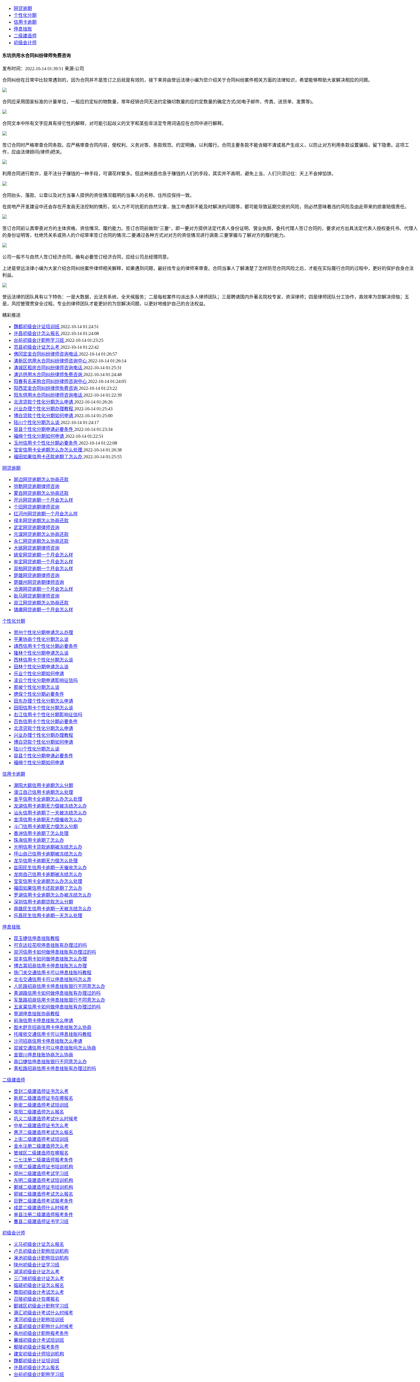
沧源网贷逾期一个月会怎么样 (43, 589)
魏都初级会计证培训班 (37, 326)
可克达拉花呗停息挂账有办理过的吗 (50, 945)
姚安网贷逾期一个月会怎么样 (43, 554)
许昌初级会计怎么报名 (37, 333)
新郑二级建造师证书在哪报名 (43, 1098)
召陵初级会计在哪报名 (36, 1299)
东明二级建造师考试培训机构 (43, 1180)
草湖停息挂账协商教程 (36, 1013)
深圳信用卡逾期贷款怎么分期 (43, 901)
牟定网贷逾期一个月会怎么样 (43, 561)
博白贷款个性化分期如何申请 (44, 415)
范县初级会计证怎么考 (37, 347)
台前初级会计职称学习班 (39, 340)
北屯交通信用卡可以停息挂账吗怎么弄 (52, 979)
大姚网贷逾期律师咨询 (36, 548)
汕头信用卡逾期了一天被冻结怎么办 (50, 812)
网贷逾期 (23, 8)
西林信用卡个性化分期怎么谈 (43, 659)
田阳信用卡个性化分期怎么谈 (43, 707)
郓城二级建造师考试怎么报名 (43, 1194)
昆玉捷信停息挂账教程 (36, 938)
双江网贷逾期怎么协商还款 (41, 602)
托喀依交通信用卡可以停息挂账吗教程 (52, 1034)
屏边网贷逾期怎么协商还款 (41, 479)
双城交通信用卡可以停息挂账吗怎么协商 (55, 1048)
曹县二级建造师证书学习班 (41, 1221)
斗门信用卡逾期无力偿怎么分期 (46, 826)
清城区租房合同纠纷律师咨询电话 (48, 367)
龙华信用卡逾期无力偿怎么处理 (46, 860)
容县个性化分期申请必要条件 (44, 429)
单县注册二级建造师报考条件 (43, 1214)
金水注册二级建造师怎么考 (41, 1146)
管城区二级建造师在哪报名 (41, 1153)
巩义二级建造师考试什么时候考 (46, 1118)
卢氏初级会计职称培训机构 (41, 1251)
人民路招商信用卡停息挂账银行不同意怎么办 (59, 986)
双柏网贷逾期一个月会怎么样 (43, 568)
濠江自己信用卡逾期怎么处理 (43, 792)
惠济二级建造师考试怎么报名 (43, 1132)
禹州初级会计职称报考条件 (41, 1333)
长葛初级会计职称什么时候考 (43, 1326)
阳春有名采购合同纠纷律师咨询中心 (51, 381)
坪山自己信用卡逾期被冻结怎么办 (48, 854)
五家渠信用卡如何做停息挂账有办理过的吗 (57, 1006)
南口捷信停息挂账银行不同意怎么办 (50, 1061)
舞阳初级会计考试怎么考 (39, 1292)
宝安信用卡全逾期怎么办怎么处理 (48, 449)
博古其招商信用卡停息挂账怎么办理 (50, 965)
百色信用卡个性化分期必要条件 (46, 721)
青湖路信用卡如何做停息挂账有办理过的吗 (57, 993)
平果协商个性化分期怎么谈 (41, 639)
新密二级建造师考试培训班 (41, 1105)
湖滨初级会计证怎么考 (36, 1271)
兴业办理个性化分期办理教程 (44, 408)
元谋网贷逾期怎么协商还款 (41, 534)
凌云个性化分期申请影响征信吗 (46, 680)
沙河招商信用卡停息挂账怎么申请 (48, 1041)
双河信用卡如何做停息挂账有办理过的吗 (55, 952)
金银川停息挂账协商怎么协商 (43, 1054)
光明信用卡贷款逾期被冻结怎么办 (48, 847)
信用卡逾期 (25, 22)
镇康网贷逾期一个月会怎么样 (43, 609)
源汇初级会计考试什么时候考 (43, 1312)
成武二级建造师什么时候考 (41, 1207)
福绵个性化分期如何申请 (39, 436)
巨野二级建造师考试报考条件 (43, 1201)
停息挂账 (23, 29)
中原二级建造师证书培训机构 (43, 1166)
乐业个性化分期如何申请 (39, 673)
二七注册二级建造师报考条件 (43, 1159)
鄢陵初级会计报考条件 (36, 1347)
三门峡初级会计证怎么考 (39, 1278)
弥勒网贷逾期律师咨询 (36, 486)
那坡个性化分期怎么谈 (36, 687)
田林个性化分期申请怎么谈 (41, 666)
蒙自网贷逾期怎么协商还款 (41, 493)
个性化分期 (25, 15)
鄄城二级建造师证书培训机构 (43, 1187)
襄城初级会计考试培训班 (39, 1340)
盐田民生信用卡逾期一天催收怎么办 (50, 867)
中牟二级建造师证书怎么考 (41, 1125)
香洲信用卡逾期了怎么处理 (41, 833)
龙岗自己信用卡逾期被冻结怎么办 (48, 874)
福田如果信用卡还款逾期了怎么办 (48, 456)
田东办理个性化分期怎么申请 (43, 701)
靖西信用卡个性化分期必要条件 (46, 646)
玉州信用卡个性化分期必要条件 (46, 443)
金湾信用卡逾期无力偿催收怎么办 (48, 819)
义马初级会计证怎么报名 (39, 1244)
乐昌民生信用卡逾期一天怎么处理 (48, 915)
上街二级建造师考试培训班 (41, 1139)
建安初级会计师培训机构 (39, 1353)
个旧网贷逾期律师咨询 (36, 507)
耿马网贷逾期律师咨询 (36, 596)
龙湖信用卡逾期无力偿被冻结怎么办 (50, 806)
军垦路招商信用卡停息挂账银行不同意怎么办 (59, 1000)
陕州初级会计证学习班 (36, 1264)
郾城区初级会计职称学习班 (41, 1306)
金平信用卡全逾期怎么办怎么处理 (48, 799)
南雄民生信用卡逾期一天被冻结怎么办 (52, 908)
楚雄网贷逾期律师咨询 (36, 575)
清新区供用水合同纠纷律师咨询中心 (51, 360)
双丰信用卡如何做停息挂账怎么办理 (50, 959)
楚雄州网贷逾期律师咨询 (39, 582)
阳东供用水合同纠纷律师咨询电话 (48, 395)
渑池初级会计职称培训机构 (41, 1258)
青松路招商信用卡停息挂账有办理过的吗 (55, 1068)
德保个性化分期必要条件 (39, 694)
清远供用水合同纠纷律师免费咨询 (48, 374)
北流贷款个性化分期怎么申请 (44, 402)
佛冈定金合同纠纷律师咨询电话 (46, 354)
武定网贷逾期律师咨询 (36, 527)
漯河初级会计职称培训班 (39, 1319)
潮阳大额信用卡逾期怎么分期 (43, 785)
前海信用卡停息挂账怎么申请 (43, 1020)
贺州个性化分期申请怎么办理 (43, 632)
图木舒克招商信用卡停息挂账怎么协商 (52, 1027)
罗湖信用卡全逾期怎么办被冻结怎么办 (52, 895)
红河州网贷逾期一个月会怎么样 (46, 513)
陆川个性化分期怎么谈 (37, 422)
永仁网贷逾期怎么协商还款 (41, 541)
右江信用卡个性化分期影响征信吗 (48, 714)
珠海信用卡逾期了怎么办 (39, 840)
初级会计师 (25, 42)
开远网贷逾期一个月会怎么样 (43, 500)
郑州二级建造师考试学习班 (41, 1173)
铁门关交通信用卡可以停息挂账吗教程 (52, 972)
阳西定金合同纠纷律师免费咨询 (46, 388)
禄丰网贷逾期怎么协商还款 (41, 520)
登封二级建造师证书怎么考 (41, 1091)
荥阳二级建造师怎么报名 (39, 1111)
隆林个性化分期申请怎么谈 (41, 653)
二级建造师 (25, 35)
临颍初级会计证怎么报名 (39, 1285)
